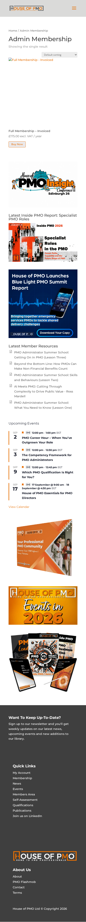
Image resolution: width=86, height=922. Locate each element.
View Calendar (19, 507)
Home (13, 30)
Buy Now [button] (17, 144)
